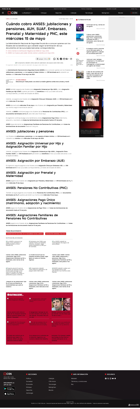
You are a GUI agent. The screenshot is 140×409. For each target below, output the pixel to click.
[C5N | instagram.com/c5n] (111, 378)
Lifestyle (73, 13)
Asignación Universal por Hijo (55, 234)
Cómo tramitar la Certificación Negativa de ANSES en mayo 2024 (28, 51)
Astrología (29, 393)
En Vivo (134, 13)
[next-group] (102, 113)
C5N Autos (52, 381)
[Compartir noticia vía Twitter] (57, 58)
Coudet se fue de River (32, 9)
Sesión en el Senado (60, 9)
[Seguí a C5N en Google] (67, 59)
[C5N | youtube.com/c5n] (113, 378)
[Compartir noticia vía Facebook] (61, 58)
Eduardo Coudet (111, 9)
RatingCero (105, 13)
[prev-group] (80, 113)
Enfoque (43, 13)
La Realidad (26, 12)
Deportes (58, 13)
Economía (14, 19)
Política (28, 378)
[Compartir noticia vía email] (64, 58)
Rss (72, 384)
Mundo (120, 13)
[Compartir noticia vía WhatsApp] (54, 58)
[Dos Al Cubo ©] (134, 405)
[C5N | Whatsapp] (115, 378)
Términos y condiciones (79, 381)
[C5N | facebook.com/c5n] (106, 378)
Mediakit (74, 378)
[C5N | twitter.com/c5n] (108, 378)
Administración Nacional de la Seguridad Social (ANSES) (25, 234)
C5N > (8, 19)
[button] (71, 58)
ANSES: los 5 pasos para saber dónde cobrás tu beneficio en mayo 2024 (31, 53)
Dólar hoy (134, 9)
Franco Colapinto (86, 9)
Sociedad (29, 381)
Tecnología (89, 13)
